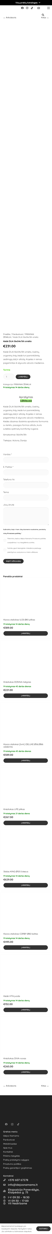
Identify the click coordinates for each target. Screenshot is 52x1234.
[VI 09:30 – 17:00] (5, 1201)
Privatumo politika (12, 1164)
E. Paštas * (8, 467)
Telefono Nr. (9, 479)
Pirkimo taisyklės (11, 1156)
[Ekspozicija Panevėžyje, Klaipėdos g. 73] (5, 1191)
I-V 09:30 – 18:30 (18, 1197)
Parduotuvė (17, 334)
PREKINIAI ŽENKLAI (22, 384)
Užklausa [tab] (26, 400)
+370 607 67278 (18, 1180)
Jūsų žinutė (8, 504)
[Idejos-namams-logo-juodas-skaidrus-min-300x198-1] (6, 8)
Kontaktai (8, 1151)
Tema (6, 492)
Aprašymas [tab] (26, 397)
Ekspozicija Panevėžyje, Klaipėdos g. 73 (23, 1191)
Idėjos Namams (11, 1135)
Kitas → (45, 1085)
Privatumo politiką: (14, 533)
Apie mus (7, 1147)
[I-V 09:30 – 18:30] (5, 1197)
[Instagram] (27, 8)
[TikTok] (32, 8)
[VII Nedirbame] (5, 1203)
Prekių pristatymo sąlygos (16, 1159)
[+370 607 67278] (5, 1180)
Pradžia (6, 334)
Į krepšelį (23, 377)
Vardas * (7, 454)
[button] (26, 3)
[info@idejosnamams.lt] (5, 1185)
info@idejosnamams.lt (23, 1184)
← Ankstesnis (9, 17)
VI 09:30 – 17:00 (18, 1200)
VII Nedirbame (17, 1203)
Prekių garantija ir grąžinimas (17, 1168)
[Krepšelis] (38, 8)
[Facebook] (22, 8)
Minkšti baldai (10, 1143)
